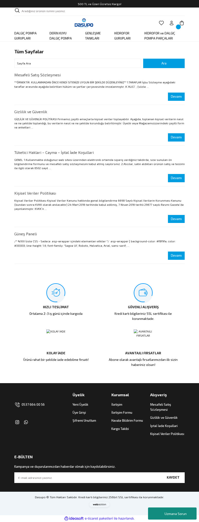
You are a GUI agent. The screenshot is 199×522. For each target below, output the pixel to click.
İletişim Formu (121, 412)
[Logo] (84, 23)
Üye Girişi (79, 412)
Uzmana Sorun (176, 514)
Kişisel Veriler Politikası (35, 193)
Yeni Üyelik (80, 404)
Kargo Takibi (120, 429)
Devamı (176, 96)
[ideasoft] (74, 518)
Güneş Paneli (25, 233)
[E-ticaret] (99, 518)
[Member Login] (171, 23)
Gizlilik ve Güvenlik (30, 111)
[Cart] (182, 23)
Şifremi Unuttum (84, 420)
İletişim (116, 404)
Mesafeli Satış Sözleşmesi (37, 74)
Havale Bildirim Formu (127, 420)
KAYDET (173, 477)
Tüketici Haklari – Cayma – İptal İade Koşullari (54, 152)
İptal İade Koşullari (164, 426)
